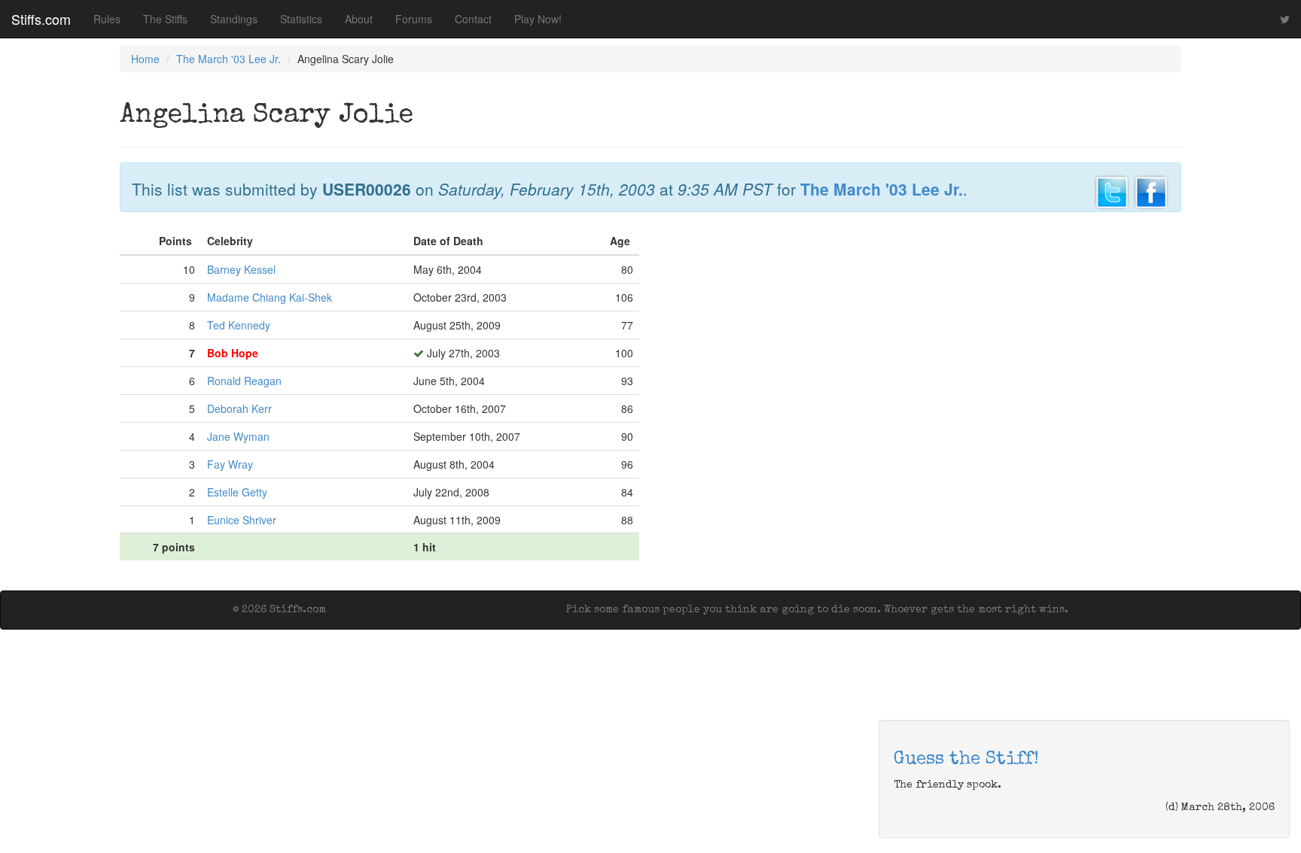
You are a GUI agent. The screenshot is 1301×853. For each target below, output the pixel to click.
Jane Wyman (238, 436)
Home (145, 58)
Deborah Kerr (239, 408)
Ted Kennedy (238, 324)
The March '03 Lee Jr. (228, 58)
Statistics (301, 18)
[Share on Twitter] (1112, 190)
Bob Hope (232, 352)
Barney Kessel (241, 269)
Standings (233, 18)
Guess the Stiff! (966, 760)
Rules (106, 18)
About (359, 18)
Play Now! (538, 18)
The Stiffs (165, 18)
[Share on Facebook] (1151, 190)
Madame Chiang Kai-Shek (269, 297)
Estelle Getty (237, 491)
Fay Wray (230, 464)
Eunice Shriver (241, 519)
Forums (413, 18)
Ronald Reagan (244, 380)
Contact (473, 18)
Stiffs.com (41, 19)
